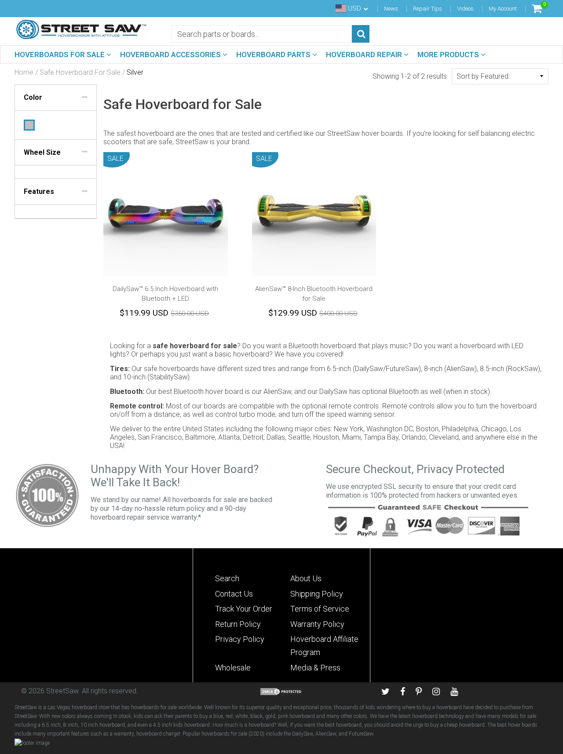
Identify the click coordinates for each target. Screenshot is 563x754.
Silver (29, 125)
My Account (503, 8)
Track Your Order (243, 608)
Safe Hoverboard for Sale (80, 72)
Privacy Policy (239, 639)
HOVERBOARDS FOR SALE (60, 54)
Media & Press (315, 667)
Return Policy (238, 624)
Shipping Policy (316, 593)
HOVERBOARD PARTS (274, 54)
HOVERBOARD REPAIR (365, 54)
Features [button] (39, 191)
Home (24, 72)
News (391, 8)
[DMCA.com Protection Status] (281, 691)
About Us (306, 578)
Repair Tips (427, 8)
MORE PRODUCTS (449, 54)
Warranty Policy (317, 624)
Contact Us (234, 593)
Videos (465, 8)
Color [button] (33, 97)
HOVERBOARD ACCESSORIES (171, 54)
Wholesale (233, 667)
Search (227, 578)
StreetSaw (62, 691)
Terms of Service (319, 608)
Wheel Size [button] (42, 152)
